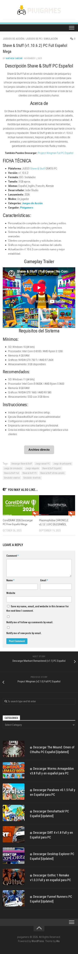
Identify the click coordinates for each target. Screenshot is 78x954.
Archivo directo (39, 449)
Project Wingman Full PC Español (55, 153)
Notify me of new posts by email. (24, 633)
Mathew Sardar (14, 58)
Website (10, 593)
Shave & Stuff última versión (52, 473)
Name (10, 580)
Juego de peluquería (62, 463)
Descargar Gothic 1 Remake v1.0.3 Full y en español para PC (50, 877)
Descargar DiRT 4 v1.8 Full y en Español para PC (51, 835)
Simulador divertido (32, 478)
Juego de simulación (13, 468)
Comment (12, 555)
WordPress (38, 941)
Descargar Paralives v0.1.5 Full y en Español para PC (52, 792)
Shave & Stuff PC (29, 473)
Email (44, 580)
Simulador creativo (12, 478)
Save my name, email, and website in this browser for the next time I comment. (37, 608)
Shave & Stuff (37, 168)
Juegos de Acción (13, 38)
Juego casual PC (42, 463)
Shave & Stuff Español (51, 468)
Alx (57, 941)
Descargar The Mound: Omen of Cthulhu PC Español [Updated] (52, 749)
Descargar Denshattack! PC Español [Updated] (49, 813)
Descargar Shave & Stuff (21, 463)
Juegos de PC (34, 38)
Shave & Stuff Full (11, 473)
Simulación (51, 38)
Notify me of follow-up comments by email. (29, 622)
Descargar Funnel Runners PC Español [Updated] (51, 899)
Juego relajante (32, 468)
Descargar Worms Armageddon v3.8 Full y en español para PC (52, 771)
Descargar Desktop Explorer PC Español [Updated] (52, 856)
